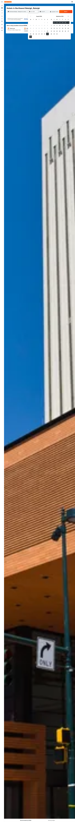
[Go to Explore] (2, 16)
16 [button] (47, 28)
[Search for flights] (2, 5)
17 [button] (30, 31)
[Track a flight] (2, 19)
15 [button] (44, 28)
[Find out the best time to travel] (2, 21)
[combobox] (18, 11)
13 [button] (68, 25)
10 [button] (30, 28)
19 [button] (36, 31)
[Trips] (2, 24)
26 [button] (36, 34)
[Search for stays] (2, 8)
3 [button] (30, 25)
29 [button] (44, 34)
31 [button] (30, 36)
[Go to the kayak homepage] (8, 2)
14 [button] (41, 28)
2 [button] (47, 22)
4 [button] (33, 25)
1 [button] (44, 22)
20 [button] (39, 31)
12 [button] (36, 28)
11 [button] (33, 28)
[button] (2, 2)
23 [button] (47, 31)
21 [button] (41, 31)
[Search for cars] (2, 10)
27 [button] (39, 34)
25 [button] (33, 34)
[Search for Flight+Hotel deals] (2, 13)
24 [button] (30, 34)
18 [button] (33, 31)
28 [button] (41, 34)
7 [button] (51, 25)
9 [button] (47, 25)
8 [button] (44, 25)
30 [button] (47, 34)
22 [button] (44, 31)
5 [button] (36, 25)
